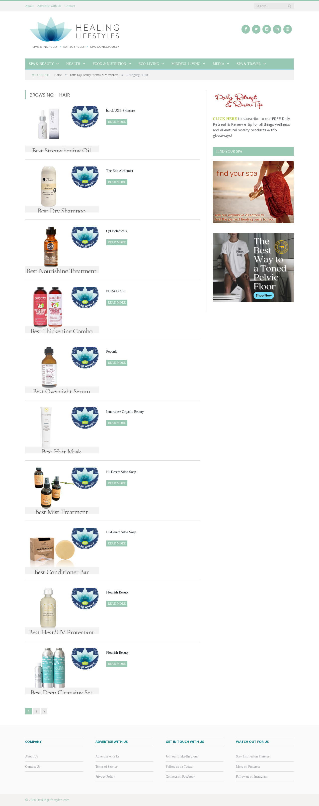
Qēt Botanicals (116, 231)
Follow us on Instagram (251, 776)
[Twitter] (256, 29)
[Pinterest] (266, 29)
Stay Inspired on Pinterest (253, 756)
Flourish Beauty (117, 592)
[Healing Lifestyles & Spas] (75, 32)
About (29, 6)
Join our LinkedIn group (182, 756)
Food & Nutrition (109, 64)
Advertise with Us (49, 6)
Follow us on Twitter (179, 766)
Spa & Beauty (41, 64)
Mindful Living (185, 64)
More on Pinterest (248, 766)
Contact (70, 6)
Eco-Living (149, 64)
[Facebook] (245, 29)
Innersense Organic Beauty (125, 412)
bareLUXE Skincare (120, 110)
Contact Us (32, 766)
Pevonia (111, 351)
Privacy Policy (105, 776)
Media (218, 64)
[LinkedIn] (277, 29)
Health (73, 64)
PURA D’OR (115, 291)
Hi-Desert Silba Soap (121, 472)
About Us (31, 756)
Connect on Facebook (180, 776)
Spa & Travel (249, 64)
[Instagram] (287, 29)
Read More (117, 122)
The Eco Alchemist (119, 171)
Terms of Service (106, 766)
